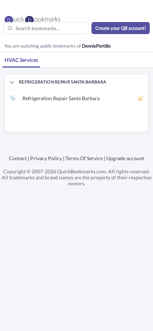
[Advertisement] (79, 123)
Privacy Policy (46, 158)
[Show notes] (140, 98)
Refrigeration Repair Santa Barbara (61, 98)
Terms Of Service (84, 158)
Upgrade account (125, 158)
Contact (18, 158)
